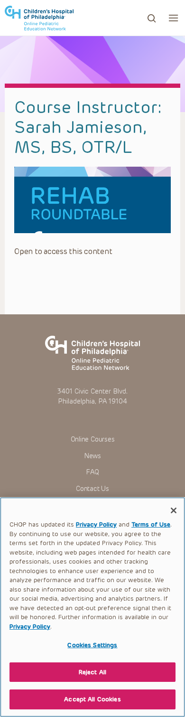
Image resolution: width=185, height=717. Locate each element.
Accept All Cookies (92, 699)
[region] (92, 607)
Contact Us (92, 489)
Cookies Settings (92, 645)
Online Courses (93, 439)
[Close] (173, 510)
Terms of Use (150, 524)
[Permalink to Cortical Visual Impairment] (92, 200)
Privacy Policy (96, 524)
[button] (173, 18)
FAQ (92, 472)
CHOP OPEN (39, 18)
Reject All (92, 672)
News (92, 456)
